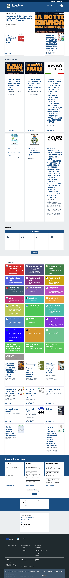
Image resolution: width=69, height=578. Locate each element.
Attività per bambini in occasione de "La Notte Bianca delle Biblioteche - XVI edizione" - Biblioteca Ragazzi (35, 84)
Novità (16, 10)
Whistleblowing (23, 550)
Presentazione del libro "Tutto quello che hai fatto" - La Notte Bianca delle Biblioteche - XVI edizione (14, 84)
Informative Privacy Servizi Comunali (41, 550)
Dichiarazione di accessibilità (40, 552)
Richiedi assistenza (38, 545)
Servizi (21, 10)
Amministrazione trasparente (25, 545)
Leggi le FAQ (37, 553)
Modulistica (22, 548)
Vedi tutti (34, 493)
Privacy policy (43, 571)
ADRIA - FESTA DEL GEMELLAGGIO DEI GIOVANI (34, 153)
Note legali (37, 555)
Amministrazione (9, 10)
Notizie (9, 76)
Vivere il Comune (28, 10)
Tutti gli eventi (34, 252)
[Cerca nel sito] (61, 5)
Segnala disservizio (38, 547)
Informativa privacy (38, 548)
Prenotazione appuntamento (11, 545)
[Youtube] (51, 5)
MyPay (7, 547)
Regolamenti (23, 547)
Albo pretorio (8, 548)
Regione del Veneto (9, 1)
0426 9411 (24, 560)
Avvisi (48, 76)
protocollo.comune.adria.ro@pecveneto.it (27, 566)
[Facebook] (53, 5)
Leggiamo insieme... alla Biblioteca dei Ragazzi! (14, 153)
